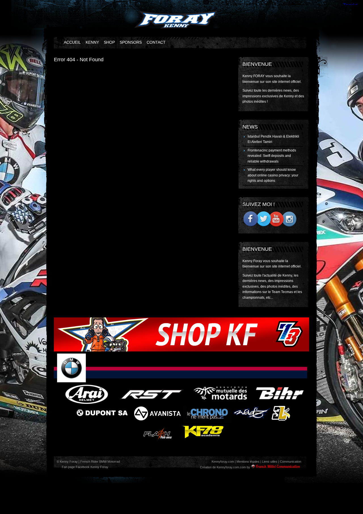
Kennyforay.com (223, 461)
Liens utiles (269, 461)
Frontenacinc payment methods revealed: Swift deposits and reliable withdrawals (272, 155)
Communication (290, 461)
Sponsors (131, 42)
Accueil (72, 42)
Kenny (92, 42)
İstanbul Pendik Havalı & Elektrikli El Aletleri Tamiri (273, 139)
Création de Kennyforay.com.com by (225, 467)
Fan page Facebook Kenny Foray (84, 467)
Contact (156, 42)
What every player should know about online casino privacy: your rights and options (273, 175)
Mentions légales (248, 461)
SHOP (109, 42)
